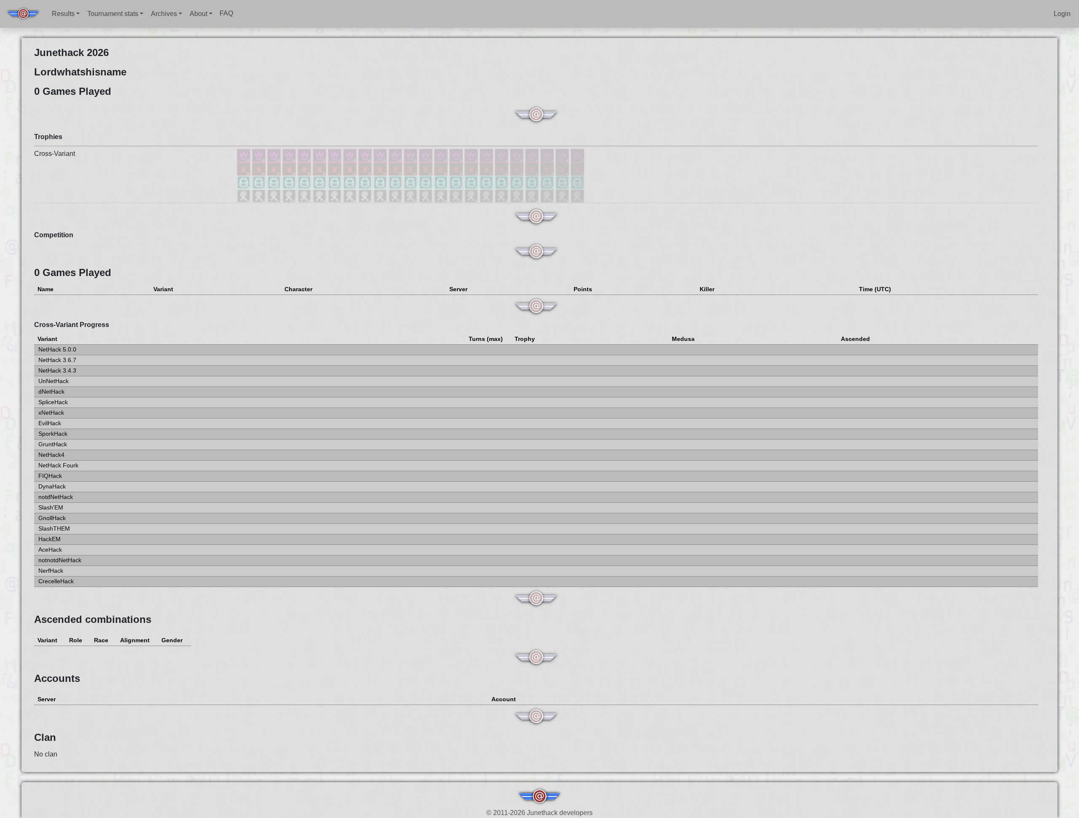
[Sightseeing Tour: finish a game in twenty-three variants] (244, 195)
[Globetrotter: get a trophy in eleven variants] (426, 181)
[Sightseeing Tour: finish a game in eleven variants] (426, 195)
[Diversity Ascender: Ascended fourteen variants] (381, 154)
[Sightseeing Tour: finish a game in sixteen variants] (350, 195)
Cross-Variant (54, 153)
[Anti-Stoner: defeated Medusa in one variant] (577, 168)
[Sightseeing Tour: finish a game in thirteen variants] (396, 195)
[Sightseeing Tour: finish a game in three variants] (548, 195)
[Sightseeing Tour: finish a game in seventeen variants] (335, 195)
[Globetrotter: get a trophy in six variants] (502, 181)
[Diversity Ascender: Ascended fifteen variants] (365, 154)
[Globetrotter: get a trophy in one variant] (577, 181)
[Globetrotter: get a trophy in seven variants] (487, 181)
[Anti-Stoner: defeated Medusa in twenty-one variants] (274, 168)
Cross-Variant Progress (71, 324)
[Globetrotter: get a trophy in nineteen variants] (305, 181)
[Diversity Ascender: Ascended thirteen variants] (396, 154)
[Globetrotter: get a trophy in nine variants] (456, 181)
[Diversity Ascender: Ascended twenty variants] (290, 154)
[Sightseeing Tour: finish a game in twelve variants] (411, 195)
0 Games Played (72, 272)
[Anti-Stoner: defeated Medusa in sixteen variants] (350, 168)
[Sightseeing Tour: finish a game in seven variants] (487, 195)
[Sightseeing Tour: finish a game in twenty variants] (290, 195)
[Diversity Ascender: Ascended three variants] (548, 154)
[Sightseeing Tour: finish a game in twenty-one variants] (274, 195)
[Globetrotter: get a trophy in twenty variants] (290, 181)
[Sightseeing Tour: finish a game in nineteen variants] (305, 195)
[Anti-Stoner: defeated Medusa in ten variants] (441, 168)
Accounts (57, 678)
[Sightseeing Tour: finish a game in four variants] (532, 195)
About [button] (198, 13)
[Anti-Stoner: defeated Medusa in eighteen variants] (320, 168)
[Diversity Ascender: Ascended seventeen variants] (335, 154)
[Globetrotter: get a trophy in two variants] (563, 181)
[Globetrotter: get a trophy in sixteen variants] (350, 181)
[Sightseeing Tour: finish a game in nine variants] (456, 195)
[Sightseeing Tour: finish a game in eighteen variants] (320, 195)
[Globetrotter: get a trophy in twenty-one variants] (274, 181)
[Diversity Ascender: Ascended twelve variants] (411, 154)
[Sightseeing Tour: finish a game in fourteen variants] (381, 195)
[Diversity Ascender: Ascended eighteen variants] (320, 154)
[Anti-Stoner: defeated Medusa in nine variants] (456, 168)
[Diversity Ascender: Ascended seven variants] (487, 154)
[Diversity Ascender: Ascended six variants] (502, 154)
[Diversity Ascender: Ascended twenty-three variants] (244, 154)
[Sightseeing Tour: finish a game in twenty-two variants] (259, 195)
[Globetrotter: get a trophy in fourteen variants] (381, 181)
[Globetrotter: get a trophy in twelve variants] (411, 181)
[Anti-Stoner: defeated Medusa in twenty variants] (290, 168)
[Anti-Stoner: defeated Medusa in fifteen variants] (365, 168)
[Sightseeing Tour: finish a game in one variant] (577, 195)
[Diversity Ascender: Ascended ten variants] (441, 154)
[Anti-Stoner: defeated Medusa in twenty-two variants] (259, 168)
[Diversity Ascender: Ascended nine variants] (456, 154)
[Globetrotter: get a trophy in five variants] (517, 181)
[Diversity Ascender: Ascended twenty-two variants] (259, 154)
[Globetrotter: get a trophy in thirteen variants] (396, 181)
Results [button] (63, 13)
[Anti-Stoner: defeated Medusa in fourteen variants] (381, 168)
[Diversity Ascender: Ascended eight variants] (472, 154)
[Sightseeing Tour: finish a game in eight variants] (472, 195)
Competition (53, 235)
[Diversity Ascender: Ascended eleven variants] (426, 154)
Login (1062, 13)
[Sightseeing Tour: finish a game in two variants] (563, 195)
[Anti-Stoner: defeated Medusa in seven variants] (487, 168)
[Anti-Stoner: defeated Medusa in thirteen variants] (396, 168)
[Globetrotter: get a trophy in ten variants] (441, 181)
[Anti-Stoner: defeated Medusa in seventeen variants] (335, 168)
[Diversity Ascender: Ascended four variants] (532, 154)
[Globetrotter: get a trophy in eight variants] (472, 181)
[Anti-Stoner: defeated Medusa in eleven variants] (426, 168)
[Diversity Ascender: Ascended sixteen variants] (350, 154)
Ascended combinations (92, 619)
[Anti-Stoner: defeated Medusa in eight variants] (472, 168)
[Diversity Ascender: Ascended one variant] (577, 154)
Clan (45, 737)
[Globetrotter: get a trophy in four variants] (532, 181)
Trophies (48, 136)
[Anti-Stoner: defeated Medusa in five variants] (517, 168)
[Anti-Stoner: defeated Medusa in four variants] (532, 168)
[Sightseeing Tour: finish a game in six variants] (502, 195)
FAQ (226, 13)
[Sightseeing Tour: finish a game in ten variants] (441, 195)
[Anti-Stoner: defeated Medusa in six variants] (502, 168)
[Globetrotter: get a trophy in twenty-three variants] (244, 181)
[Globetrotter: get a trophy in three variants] (548, 181)
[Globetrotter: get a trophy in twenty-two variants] (259, 181)
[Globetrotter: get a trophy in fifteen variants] (365, 181)
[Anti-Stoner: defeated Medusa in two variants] (563, 168)
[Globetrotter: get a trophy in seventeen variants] (335, 181)
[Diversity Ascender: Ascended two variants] (563, 154)
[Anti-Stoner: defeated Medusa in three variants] (548, 168)
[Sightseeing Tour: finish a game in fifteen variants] (365, 195)
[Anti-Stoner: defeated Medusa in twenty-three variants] (244, 168)
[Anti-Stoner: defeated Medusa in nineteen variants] (305, 168)
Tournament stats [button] (112, 13)
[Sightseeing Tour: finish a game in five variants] (517, 195)
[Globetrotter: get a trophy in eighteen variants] (320, 181)
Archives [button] (164, 13)
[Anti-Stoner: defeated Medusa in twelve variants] (411, 168)
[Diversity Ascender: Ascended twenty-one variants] (274, 154)
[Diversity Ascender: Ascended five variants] (517, 154)
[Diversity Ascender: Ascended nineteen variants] (305, 154)
